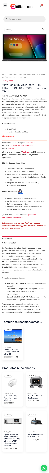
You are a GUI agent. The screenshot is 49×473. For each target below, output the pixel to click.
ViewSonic (11, 148)
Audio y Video (12, 74)
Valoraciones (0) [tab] (9, 243)
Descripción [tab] (7, 238)
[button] (5, 5)
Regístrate (26, 152)
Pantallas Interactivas (25, 145)
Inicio (4, 74)
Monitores (13, 145)
